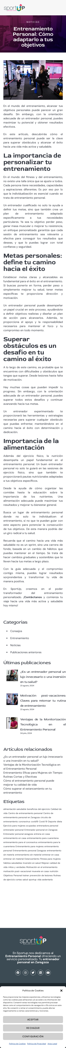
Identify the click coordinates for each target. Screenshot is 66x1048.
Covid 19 (43, 821)
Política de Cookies (17, 1043)
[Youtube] (48, 972)
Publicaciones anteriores (25, 652)
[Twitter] (33, 972)
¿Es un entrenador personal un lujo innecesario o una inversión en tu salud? (43, 677)
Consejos (16, 631)
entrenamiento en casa (14, 838)
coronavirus (24, 821)
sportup (33, 879)
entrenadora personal (47, 825)
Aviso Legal (52, 1043)
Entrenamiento (19, 638)
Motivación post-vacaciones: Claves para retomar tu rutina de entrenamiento (43, 701)
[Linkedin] (40, 972)
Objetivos (8, 875)
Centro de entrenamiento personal (25, 813)
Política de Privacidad (36, 1043)
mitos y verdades (16, 867)
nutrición (54, 871)
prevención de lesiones (41, 875)
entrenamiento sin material (28, 854)
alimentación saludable (14, 809)
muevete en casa (40, 871)
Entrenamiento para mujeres (30, 846)
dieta (59, 821)
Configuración (33, 1036)
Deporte (52, 821)
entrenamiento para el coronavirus (20, 842)
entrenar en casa (50, 854)
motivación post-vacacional (17, 871)
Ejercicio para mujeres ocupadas (19, 825)
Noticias (33, 22)
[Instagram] (25, 972)
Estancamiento (32, 858)
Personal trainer (21, 875)
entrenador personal (13, 829)
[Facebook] (18, 972)
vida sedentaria (45, 879)
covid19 (34, 821)
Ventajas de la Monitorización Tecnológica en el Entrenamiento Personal (43, 724)
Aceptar (33, 1019)
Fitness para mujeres (50, 858)
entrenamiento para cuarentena (43, 838)
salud (25, 879)
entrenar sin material (13, 858)
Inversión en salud (32, 863)
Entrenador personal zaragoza (18, 834)
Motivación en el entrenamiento (41, 867)
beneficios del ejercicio (38, 809)
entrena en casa (42, 834)
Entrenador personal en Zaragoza (40, 829)
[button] (61, 990)
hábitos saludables (12, 863)
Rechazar (33, 1028)
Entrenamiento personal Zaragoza (29, 850)
